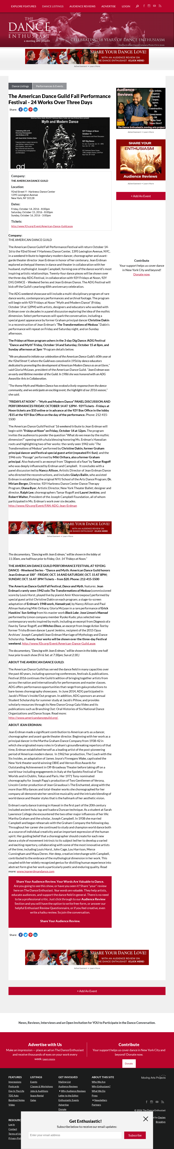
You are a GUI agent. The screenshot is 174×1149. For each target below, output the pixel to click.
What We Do (98, 1090)
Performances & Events (49, 86)
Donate (129, 1063)
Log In (11, 1124)
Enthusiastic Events (68, 1100)
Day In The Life (16, 1090)
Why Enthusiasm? (101, 1086)
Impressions (14, 1081)
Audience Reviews (82, 6)
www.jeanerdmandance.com (35, 871)
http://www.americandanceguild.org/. (33, 718)
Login (126, 6)
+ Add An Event (141, 196)
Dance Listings (52, 6)
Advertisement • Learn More (87, 66)
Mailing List (64, 1081)
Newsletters (100, 1100)
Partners (96, 1104)
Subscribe (135, 1135)
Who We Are (98, 1081)
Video (11, 1104)
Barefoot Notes (16, 1100)
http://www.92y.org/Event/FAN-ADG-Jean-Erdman (42, 505)
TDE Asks (13, 1095)
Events (33, 1081)
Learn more (49, 1059)
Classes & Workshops (41, 1086)
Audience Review (93, 899)
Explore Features (23, 6)
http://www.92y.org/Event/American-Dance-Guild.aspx (42, 226)
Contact (12, 1129)
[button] (136, 6)
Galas (33, 1100)
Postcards (13, 1086)
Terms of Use (15, 1133)
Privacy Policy (16, 1138)
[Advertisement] (142, 232)
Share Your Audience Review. (60, 921)
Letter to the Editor (68, 1095)
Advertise (108, 6)
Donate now (141, 274)
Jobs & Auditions (39, 1090)
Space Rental (37, 1095)
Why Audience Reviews (73, 1090)
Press (95, 1095)
